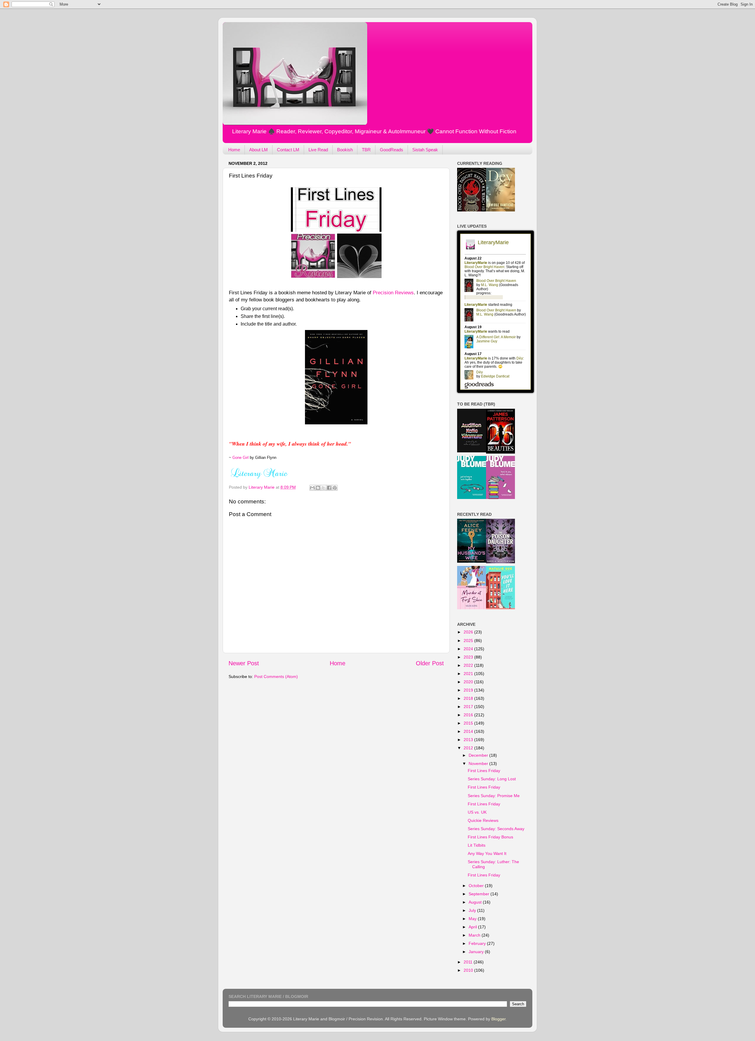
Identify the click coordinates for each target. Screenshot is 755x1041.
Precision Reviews (393, 292)
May (473, 918)
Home (234, 149)
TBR (366, 149)
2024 (469, 648)
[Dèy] (500, 210)
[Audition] (471, 451)
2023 (469, 657)
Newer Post (244, 663)
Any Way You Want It (487, 853)
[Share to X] (323, 488)
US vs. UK (477, 812)
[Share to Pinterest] (335, 488)
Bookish (345, 149)
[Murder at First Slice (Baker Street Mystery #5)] (471, 607)
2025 (469, 640)
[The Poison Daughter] (500, 561)
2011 (469, 962)
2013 (469, 739)
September (479, 893)
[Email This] (312, 488)
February (478, 943)
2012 (469, 748)
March (475, 935)
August (476, 902)
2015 (469, 723)
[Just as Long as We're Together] (471, 497)
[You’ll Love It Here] (500, 607)
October (477, 885)
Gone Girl (240, 457)
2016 (469, 714)
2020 (469, 681)
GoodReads (391, 149)
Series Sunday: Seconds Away (496, 828)
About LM (258, 149)
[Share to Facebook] (329, 488)
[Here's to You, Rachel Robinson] (500, 497)
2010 (469, 970)
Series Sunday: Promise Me (494, 795)
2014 (469, 731)
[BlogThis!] (318, 488)
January (477, 951)
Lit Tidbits (476, 845)
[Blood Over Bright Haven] (471, 210)
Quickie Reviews (483, 820)
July (473, 910)
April (473, 927)
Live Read (318, 149)
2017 (469, 706)
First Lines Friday (484, 770)
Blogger (498, 1019)
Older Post (430, 663)
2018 (469, 698)
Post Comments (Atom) (276, 676)
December (479, 755)
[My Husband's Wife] (471, 561)
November (479, 763)
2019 (469, 690)
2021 (469, 673)
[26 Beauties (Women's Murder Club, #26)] (500, 452)
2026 (469, 632)
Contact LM (288, 149)
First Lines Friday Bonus (490, 837)
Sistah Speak (425, 149)
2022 (469, 665)
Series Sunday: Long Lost (492, 778)
